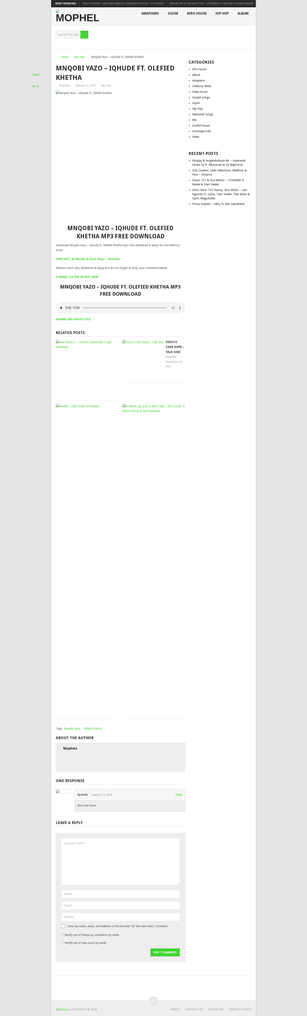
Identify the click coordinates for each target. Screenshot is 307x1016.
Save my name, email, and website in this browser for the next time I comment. (117, 926)
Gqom (173, 13)
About (175, 1009)
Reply (179, 794)
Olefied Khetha (92, 728)
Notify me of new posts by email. (86, 942)
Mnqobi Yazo (72, 728)
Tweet (35, 74)
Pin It (35, 86)
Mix (194, 120)
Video (195, 136)
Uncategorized (201, 131)
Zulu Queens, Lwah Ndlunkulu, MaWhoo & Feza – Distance (113, 3)
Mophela (64, 85)
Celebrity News (201, 86)
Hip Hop (222, 13)
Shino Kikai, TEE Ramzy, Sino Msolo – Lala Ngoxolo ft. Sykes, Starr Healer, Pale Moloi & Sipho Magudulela (221, 194)
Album (243, 13)
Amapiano (150, 13)
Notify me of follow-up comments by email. (92, 935)
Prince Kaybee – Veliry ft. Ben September (218, 204)
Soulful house (201, 125)
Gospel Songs (201, 97)
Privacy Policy (240, 1009)
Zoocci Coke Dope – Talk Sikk (175, 347)
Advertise (216, 1009)
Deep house (199, 91)
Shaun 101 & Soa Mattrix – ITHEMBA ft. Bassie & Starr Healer (201, 3)
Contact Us (194, 1009)
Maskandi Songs (202, 114)
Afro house (197, 13)
